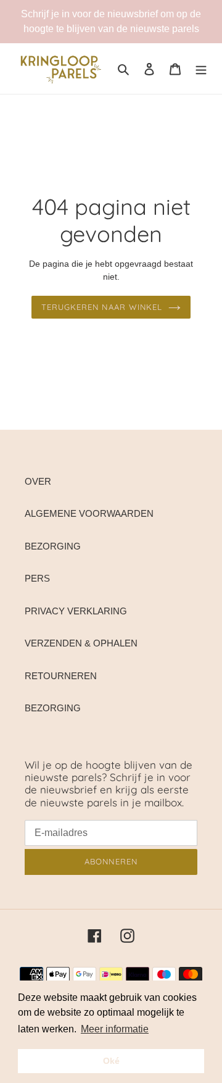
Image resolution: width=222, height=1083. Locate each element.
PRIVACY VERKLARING (76, 611)
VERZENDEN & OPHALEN (81, 643)
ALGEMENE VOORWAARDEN (89, 513)
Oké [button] (111, 1061)
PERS (37, 578)
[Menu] (201, 69)
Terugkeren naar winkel (101, 307)
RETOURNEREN (61, 676)
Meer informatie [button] (115, 1029)
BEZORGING (53, 546)
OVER (38, 481)
